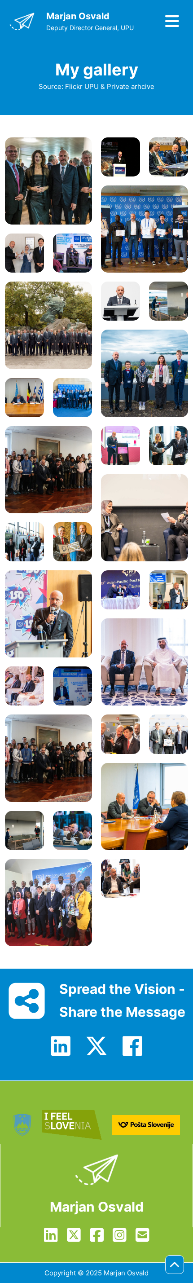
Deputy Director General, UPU (90, 27)
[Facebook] (132, 1045)
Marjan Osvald (78, 16)
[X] (96, 1045)
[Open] (169, 21)
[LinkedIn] (61, 1045)
